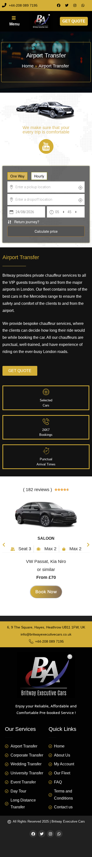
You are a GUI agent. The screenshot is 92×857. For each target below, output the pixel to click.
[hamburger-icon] (12, 21)
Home (28, 66)
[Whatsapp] (82, 5)
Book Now (46, 591)
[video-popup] (46, 146)
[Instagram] (74, 5)
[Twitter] (66, 5)
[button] (4, 542)
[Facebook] (58, 5)
